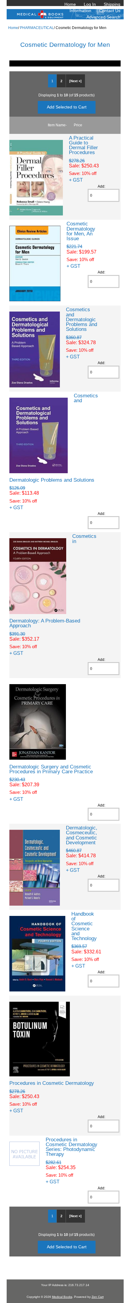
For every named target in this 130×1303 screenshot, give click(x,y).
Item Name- (57, 125)
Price (78, 125)
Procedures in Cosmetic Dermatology (51, 1083)
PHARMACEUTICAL (37, 28)
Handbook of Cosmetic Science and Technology (84, 926)
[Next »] (75, 81)
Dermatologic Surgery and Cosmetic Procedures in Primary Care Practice (51, 769)
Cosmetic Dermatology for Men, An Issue (81, 231)
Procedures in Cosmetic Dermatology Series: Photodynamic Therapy (71, 1146)
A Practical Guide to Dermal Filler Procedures (83, 145)
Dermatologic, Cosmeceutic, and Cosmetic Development (81, 835)
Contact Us (109, 10)
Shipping (112, 4)
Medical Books (62, 1296)
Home (70, 4)
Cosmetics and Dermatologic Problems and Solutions (81, 319)
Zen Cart (98, 1296)
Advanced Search (103, 17)
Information (80, 10)
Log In (90, 4)
